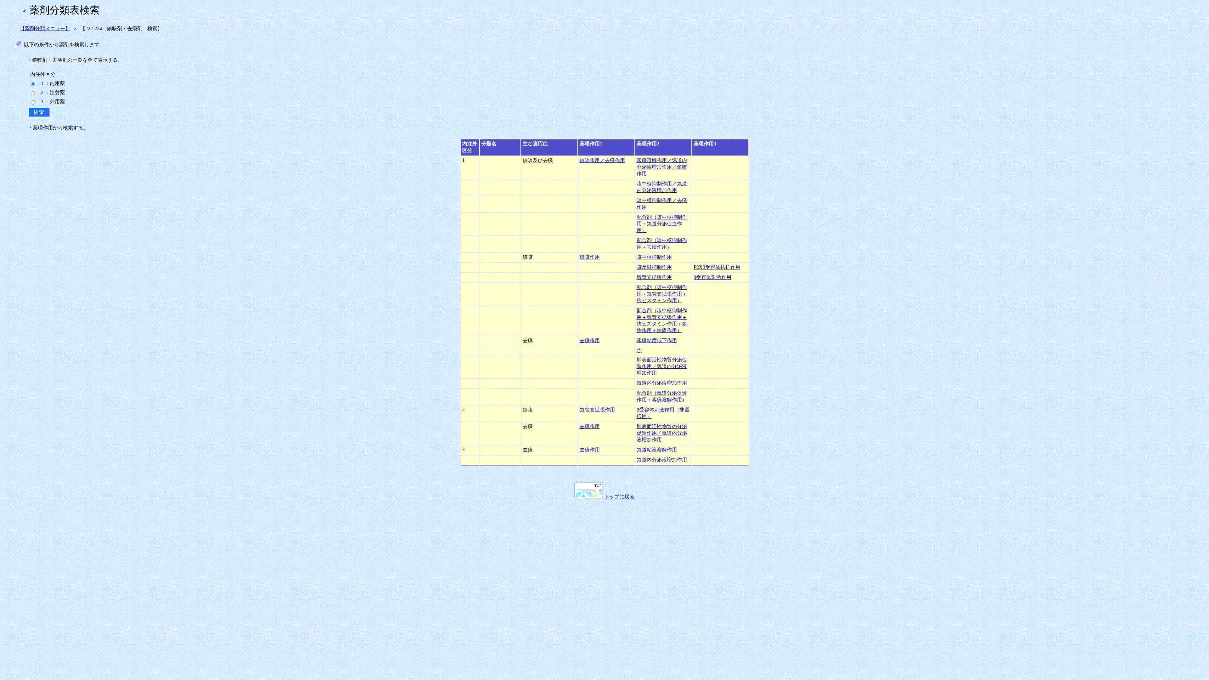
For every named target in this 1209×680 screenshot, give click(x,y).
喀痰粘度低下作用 (657, 340)
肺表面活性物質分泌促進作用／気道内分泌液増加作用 (662, 366)
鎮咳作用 (590, 257)
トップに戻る (618, 496)
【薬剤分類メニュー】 (45, 28)
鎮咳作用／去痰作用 (602, 160)
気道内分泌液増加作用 (662, 383)
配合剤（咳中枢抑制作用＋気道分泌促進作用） (662, 223)
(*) (639, 350)
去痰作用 (590, 340)
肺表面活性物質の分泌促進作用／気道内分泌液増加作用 (662, 433)
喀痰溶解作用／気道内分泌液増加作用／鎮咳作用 (662, 167)
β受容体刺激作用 (712, 277)
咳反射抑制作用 (654, 267)
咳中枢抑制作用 (654, 257)
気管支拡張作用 (654, 277)
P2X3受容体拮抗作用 (717, 267)
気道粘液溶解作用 (657, 449)
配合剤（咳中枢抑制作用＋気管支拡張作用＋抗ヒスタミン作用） (662, 294)
